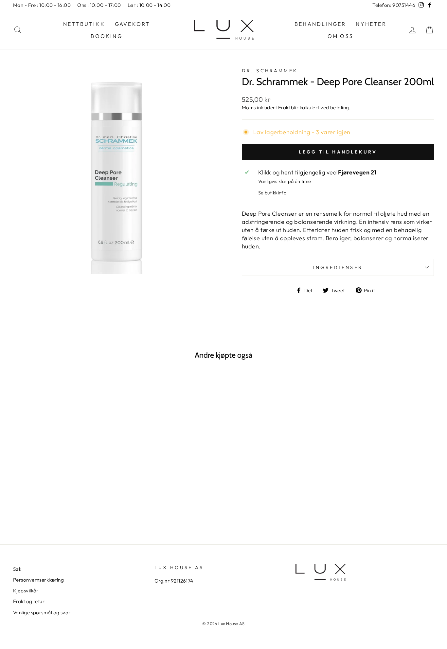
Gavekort (132, 24)
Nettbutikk (84, 24)
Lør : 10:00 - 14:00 (149, 5)
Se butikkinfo (272, 193)
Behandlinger (320, 24)
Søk (17, 569)
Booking (106, 36)
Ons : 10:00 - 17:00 (99, 5)
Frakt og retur (29, 601)
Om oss (340, 36)
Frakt (284, 107)
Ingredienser (338, 267)
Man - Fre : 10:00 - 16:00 (42, 5)
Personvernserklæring (38, 580)
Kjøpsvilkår (26, 590)
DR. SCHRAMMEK (269, 71)
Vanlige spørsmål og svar (42, 612)
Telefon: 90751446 (393, 5)
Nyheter (371, 24)
